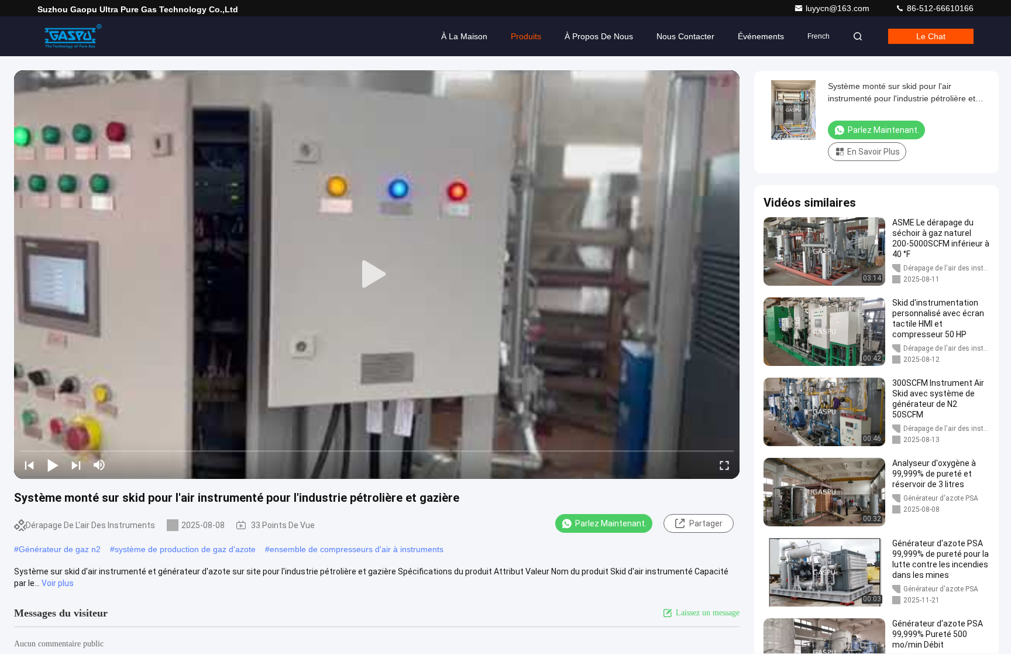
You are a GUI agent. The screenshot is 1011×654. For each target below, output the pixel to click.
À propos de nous (599, 36)
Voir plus (58, 583)
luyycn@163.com (839, 8)
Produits (526, 36)
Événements (761, 36)
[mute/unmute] (99, 465)
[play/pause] (52, 465)
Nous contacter (685, 36)
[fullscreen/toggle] (724, 465)
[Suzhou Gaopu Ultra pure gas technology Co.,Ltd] (74, 36)
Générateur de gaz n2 (60, 549)
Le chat (930, 36)
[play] (376, 274)
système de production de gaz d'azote (185, 549)
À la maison (464, 36)
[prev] (29, 465)
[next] (76, 465)
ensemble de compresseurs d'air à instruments (356, 549)
